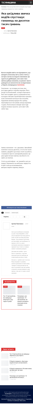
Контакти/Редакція (6, 399)
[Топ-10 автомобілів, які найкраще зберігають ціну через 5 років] (9, 290)
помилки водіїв (15, 212)
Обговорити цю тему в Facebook (16, 207)
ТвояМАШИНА (8, 393)
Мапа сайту (23, 400)
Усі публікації (15, 400)
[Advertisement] (16, 54)
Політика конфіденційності (18, 399)
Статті (3, 28)
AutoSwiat (20, 85)
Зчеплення (7, 212)
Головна (3, 6)
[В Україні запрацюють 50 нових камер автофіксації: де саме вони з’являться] (5, 370)
